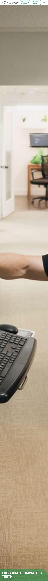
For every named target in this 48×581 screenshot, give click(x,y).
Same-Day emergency (36, 2)
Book (24, 2)
